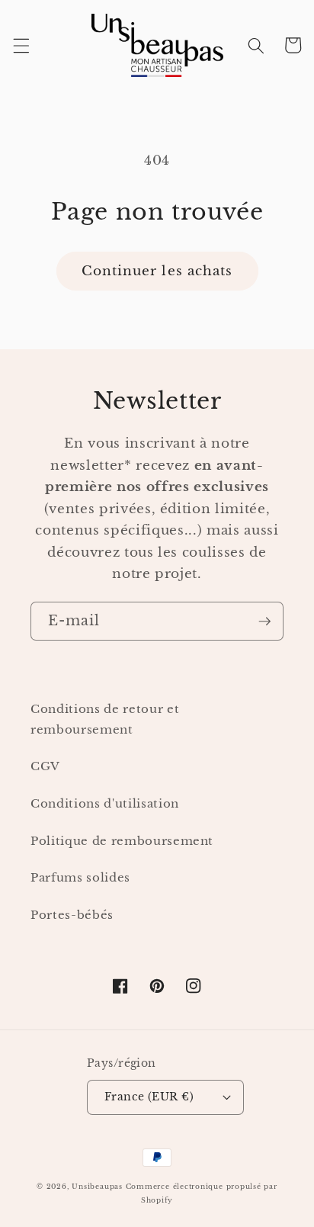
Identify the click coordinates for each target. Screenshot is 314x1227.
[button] (20, 45)
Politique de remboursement (121, 841)
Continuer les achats (157, 270)
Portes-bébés (72, 914)
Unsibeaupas (97, 1186)
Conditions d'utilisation (104, 803)
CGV (45, 766)
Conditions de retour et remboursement (104, 719)
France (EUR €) (149, 1096)
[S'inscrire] (264, 621)
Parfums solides (80, 877)
